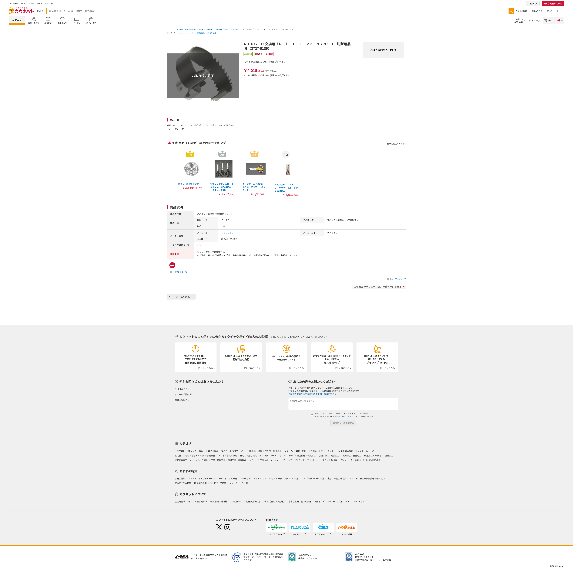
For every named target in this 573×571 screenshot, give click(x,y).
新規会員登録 (553, 3)
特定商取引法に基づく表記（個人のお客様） (264, 501)
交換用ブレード (238, 29)
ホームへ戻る (183, 296)
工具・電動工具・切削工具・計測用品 (189, 29)
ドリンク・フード (268, 455)
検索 (511, 11)
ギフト (282, 455)
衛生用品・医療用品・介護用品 (378, 455)
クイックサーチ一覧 (238, 483)
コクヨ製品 (213, 450)
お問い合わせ (181, 399)
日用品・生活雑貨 (248, 455)
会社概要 (179, 501)
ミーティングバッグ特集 (287, 478)
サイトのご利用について (339, 501)
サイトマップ (360, 501)
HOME (39, 10)
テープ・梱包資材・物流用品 (302, 455)
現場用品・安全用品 (351, 455)
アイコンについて (180, 271)
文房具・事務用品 (229, 450)
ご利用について (295, 336)
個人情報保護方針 (218, 501)
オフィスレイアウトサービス (201, 478)
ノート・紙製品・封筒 (251, 450)
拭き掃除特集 (200, 483)
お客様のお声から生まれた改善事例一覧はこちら (311, 393)
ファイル (289, 450)
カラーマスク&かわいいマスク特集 (256, 478)
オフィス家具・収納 (227, 455)
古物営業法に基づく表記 (299, 501)
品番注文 (48, 23)
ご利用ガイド (181, 388)
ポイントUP (91, 23)
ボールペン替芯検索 (371, 460)
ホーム (169, 29)
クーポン (76, 23)
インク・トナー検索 (349, 460)
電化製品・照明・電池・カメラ (189, 455)
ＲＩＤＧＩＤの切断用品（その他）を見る (202, 32)
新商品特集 (180, 478)
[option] (190, 169)
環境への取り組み (196, 501)
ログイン (533, 3)
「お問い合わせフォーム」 (343, 416)
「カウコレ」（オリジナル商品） (190, 450)
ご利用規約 (235, 501)
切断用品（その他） (222, 29)
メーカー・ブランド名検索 (324, 460)
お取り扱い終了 (203, 75)
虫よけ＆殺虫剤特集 (337, 478)
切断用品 (209, 29)
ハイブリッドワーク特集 (313, 478)
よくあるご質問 (182, 394)
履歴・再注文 (33, 23)
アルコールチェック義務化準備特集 (366, 478)
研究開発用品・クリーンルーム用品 (191, 460)
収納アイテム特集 (183, 483)
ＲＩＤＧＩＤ (180, 32)
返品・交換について (398, 279)
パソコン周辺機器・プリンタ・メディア (355, 450)
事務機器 (211, 455)
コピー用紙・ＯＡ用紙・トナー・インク (315, 450)
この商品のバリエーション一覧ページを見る (378, 286)
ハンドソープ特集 (218, 483)
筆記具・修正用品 (273, 450)
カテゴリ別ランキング (298, 460)
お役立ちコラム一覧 (227, 478)
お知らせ (318, 501)
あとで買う (536, 20)
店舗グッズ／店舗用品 (329, 455)
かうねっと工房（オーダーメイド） (266, 460)
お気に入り (62, 23)
